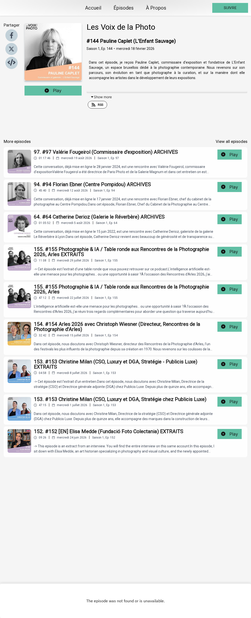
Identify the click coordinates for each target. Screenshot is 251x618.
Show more (103, 97)
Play (57, 90)
